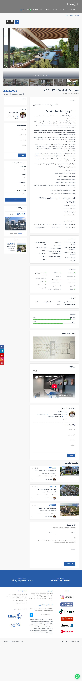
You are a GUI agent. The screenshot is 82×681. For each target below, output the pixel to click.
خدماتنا (55, 9)
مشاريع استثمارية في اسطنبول (41, 626)
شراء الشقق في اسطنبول (47, 623)
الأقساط (23, 174)
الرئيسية (77, 15)
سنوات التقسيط (21, 190)
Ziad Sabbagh (62, 412)
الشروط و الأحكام (65, 641)
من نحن (62, 9)
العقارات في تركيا (70, 227)
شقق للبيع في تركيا (40, 227)
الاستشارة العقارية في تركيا (47, 630)
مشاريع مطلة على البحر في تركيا (42, 632)
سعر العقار (23, 166)
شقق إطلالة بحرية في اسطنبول (39, 628)
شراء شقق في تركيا (39, 224)
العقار (71, 15)
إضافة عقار (24, 609)
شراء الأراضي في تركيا (43, 625)
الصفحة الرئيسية (70, 9)
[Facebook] (66, 419)
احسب (15, 199)
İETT (43, 139)
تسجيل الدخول (17, 609)
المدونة (41, 9)
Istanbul (65, 93)
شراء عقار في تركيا (49, 619)
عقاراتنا (48, 9)
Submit (31, 615)
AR (28, 9)
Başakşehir (20, 228)
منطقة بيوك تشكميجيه (52, 116)
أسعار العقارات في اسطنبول (37, 621)
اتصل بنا (35, 9)
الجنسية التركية (56, 227)
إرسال (71, 455)
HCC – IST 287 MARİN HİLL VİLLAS (45, 471)
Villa (69, 93)
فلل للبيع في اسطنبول (69, 224)
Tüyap (49, 146)
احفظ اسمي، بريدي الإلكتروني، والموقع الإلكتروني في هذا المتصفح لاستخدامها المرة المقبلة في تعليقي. (56, 541)
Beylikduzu (52, 473)
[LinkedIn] (63, 419)
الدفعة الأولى (22, 182)
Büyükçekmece (75, 93)
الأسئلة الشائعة (75, 641)
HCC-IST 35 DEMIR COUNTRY (47, 489)
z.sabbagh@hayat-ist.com (59, 414)
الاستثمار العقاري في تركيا (54, 224)
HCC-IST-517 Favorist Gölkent (47, 508)
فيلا (67, 15)
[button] (77, 676)
